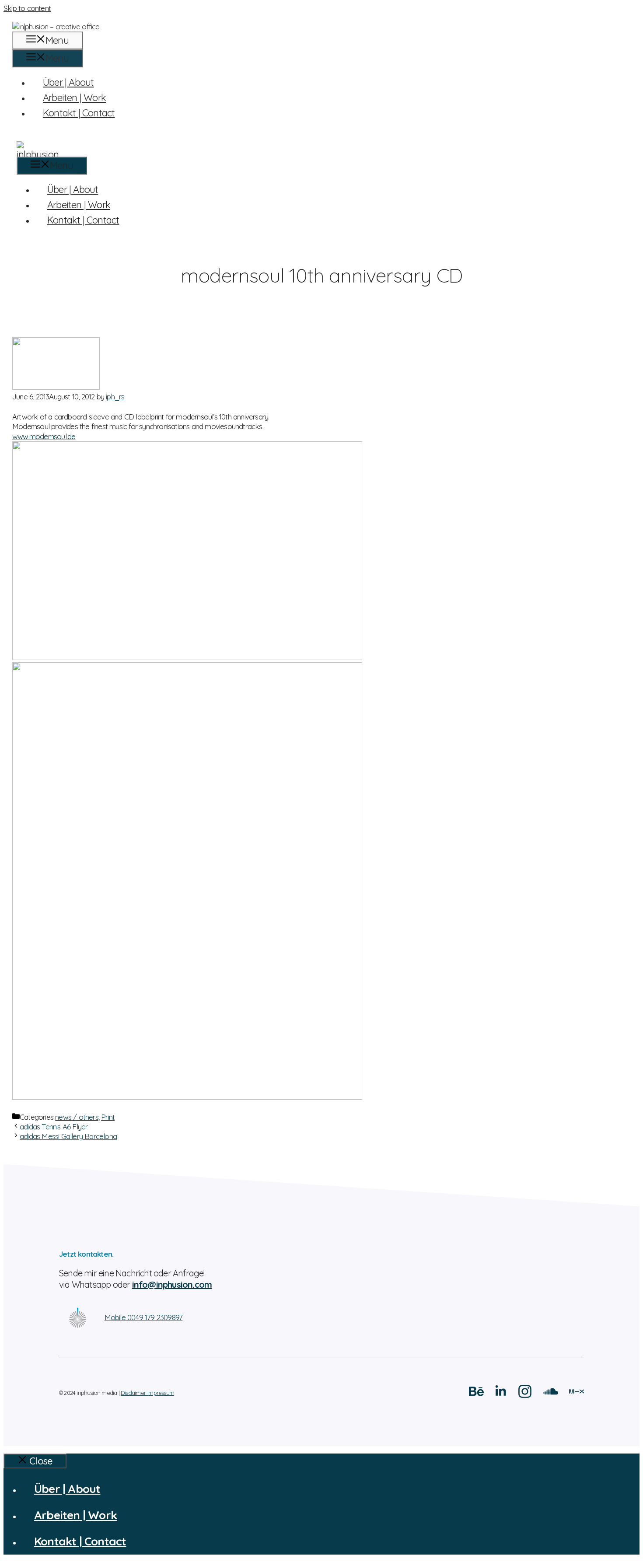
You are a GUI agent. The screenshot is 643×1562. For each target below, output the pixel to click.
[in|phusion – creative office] (321, 149)
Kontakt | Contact (79, 113)
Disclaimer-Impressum (147, 1392)
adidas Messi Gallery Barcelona (68, 1136)
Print (108, 1117)
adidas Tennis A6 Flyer (53, 1126)
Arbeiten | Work (74, 97)
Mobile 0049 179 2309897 (144, 1317)
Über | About (68, 82)
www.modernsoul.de (43, 436)
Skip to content (27, 8)
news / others (76, 1117)
